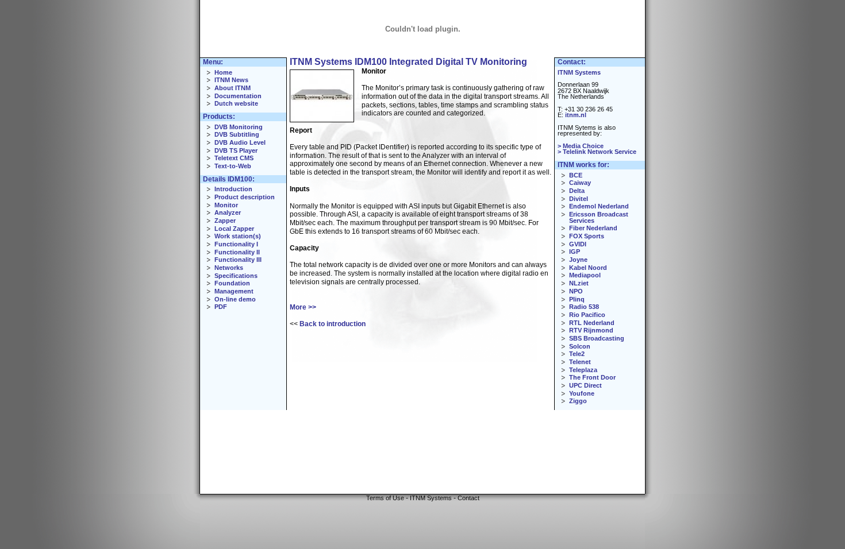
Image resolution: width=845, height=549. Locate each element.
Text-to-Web (232, 166)
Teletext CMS (234, 157)
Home (223, 72)
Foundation (232, 283)
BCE (575, 175)
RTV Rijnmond (591, 330)
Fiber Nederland (593, 228)
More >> (303, 307)
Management (234, 291)
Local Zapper (234, 228)
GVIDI (577, 244)
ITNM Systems (579, 72)
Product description (244, 197)
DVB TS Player (236, 150)
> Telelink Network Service (597, 151)
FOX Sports (586, 236)
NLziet (579, 283)
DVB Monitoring (238, 126)
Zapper (225, 220)
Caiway (580, 182)
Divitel (578, 198)
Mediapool (585, 275)
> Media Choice (581, 145)
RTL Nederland (591, 322)
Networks (228, 267)
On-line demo (235, 299)
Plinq (577, 299)
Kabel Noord (588, 267)
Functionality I (236, 244)
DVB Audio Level (240, 142)
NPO (576, 291)
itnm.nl (575, 114)
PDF (220, 306)
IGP (574, 251)
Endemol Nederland (599, 206)
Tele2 (577, 353)
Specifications (236, 275)
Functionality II (237, 252)
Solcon (579, 346)
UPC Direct (585, 385)
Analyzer (227, 212)
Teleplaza (583, 369)
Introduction (233, 188)
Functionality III (238, 259)
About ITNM (232, 87)
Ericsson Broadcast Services (598, 217)
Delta (577, 190)
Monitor (226, 205)
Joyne (578, 259)
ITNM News (231, 79)
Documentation (238, 95)
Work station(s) (237, 236)
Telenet (580, 361)
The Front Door (592, 377)
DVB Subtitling (236, 134)
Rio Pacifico (587, 314)
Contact (468, 497)
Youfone (581, 393)
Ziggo (578, 400)
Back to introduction (332, 324)
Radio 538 (584, 306)
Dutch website (236, 103)
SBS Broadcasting (596, 338)
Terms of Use (385, 497)
